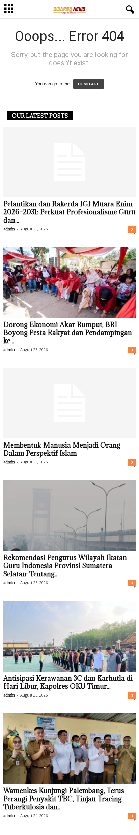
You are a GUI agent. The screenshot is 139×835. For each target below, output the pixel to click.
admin (9, 228)
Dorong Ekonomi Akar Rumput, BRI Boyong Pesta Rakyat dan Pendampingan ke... (67, 332)
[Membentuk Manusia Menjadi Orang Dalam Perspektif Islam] (69, 403)
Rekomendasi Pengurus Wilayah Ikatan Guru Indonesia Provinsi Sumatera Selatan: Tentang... (65, 565)
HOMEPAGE (88, 84)
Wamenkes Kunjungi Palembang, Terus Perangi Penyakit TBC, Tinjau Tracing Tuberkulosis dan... (63, 798)
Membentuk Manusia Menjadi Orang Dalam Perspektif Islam (61, 449)
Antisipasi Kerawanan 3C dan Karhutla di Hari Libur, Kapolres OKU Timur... (68, 682)
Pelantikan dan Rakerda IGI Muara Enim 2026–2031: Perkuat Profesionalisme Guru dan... (69, 212)
